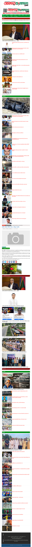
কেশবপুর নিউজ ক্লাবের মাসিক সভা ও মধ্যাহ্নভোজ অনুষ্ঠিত (19, 407)
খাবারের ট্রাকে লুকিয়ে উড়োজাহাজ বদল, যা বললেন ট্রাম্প (18, 212)
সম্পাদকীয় (3, 371)
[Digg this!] (14, 262)
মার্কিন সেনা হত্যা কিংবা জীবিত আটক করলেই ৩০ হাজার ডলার (19, 184)
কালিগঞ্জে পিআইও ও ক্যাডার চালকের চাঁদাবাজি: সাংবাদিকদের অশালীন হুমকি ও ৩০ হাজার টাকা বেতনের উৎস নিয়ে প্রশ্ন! (20, 156)
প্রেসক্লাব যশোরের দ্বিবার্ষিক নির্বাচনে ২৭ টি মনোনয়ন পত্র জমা (19, 419)
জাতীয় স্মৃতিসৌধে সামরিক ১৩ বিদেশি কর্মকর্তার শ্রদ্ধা (18, 402)
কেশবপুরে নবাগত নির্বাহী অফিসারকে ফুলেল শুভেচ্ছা (18, 425)
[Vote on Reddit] (11, 262)
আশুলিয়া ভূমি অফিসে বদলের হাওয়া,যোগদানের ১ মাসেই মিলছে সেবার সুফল (20, 43)
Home (4, 225)
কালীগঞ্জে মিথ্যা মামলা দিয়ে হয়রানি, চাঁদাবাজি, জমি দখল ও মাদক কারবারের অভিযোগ (20, 60)
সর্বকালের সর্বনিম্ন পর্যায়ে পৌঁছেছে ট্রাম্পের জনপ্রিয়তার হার (19, 207)
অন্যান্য (11, 16)
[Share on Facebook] (3, 262)
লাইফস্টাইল (4, 16)
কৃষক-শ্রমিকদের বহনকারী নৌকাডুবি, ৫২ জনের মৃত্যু (18, 161)
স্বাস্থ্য (26, 15)
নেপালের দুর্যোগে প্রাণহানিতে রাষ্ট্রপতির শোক (17, 76)
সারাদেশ (15, 15)
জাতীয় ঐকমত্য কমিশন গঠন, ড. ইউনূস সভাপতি (10, 227)
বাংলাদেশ (7, 15)
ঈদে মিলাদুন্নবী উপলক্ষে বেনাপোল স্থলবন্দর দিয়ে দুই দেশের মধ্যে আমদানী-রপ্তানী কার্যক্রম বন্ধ (20, 139)
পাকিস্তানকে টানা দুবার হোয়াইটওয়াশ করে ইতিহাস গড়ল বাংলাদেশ (20, 503)
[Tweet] (5, 262)
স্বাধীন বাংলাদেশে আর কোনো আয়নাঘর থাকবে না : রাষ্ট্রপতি (10, 40)
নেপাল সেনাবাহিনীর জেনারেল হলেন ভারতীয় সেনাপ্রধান (18, 172)
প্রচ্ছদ (3, 15)
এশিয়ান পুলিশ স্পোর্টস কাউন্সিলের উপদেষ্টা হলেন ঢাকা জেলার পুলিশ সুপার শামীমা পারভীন (21, 196)
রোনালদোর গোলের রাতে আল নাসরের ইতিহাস (17, 514)
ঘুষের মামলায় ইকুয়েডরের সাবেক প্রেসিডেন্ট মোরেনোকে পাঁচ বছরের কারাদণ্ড (20, 122)
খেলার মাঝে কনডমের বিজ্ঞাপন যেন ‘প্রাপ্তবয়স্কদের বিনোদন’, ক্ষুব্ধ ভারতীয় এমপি (20, 469)
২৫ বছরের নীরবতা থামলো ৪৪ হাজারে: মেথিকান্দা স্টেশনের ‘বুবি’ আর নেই (12, 389)
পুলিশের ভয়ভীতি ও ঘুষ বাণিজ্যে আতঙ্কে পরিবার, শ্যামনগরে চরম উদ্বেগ (20, 167)
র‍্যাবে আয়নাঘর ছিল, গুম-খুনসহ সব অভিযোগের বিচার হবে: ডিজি (19, 391)
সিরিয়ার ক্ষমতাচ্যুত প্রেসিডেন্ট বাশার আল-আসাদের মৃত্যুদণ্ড (19, 218)
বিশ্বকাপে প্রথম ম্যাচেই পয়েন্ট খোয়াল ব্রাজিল (17, 491)
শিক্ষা (8, 16)
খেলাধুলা (19, 15)
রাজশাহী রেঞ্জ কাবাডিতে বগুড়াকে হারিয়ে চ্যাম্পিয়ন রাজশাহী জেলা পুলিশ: (20, 474)
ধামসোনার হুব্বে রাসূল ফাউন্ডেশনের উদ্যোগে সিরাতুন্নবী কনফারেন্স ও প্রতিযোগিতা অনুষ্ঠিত (20, 88)
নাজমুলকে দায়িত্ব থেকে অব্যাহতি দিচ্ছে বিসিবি (17, 520)
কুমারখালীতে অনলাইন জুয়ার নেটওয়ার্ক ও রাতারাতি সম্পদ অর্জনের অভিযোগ (20, 150)
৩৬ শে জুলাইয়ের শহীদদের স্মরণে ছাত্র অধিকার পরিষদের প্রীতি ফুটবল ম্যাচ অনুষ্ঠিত (21, 458)
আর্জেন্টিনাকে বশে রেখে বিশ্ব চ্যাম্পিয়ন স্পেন (17, 463)
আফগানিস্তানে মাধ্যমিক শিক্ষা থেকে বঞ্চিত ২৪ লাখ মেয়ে (18, 201)
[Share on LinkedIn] (9, 262)
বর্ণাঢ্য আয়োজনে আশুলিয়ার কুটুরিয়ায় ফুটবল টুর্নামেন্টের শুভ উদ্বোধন (12, 450)
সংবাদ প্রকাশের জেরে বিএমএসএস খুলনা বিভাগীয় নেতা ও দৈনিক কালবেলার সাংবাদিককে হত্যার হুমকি (20, 397)
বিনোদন (23, 15)
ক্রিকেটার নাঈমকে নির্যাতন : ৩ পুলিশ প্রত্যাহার (17, 497)
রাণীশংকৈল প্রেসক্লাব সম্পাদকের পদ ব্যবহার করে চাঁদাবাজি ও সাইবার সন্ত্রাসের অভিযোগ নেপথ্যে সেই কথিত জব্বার (20, 48)
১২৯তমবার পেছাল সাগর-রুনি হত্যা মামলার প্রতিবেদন (18, 82)
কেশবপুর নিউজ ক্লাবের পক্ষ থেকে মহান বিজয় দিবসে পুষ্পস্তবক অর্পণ (20, 413)
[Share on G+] (7, 262)
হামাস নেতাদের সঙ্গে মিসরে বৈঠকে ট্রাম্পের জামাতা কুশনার (19, 178)
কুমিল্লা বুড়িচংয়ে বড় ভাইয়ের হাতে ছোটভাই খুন (17, 132)
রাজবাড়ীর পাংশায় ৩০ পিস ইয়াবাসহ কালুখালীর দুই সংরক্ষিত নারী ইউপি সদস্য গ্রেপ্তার (20, 144)
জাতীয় (3, 23)
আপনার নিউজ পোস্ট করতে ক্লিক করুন (6, 94)
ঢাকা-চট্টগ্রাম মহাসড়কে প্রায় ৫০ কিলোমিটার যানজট (9, 336)
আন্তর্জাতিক (11, 15)
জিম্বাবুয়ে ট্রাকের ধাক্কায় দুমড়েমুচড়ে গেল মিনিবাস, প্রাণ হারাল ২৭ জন (12, 114)
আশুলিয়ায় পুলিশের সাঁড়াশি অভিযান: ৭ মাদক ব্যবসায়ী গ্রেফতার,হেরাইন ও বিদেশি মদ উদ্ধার (21, 66)
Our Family (15, 16)
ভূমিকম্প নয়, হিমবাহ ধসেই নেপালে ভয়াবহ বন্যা (18, 127)
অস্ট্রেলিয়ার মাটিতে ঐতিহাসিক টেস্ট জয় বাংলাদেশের (18, 451)
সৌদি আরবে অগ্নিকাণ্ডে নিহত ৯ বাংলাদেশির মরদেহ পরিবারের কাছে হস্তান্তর (20, 71)
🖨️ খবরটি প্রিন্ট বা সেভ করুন (6, 248)
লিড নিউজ (10, 225)
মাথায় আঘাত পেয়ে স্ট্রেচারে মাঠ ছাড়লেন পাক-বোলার (18, 508)
